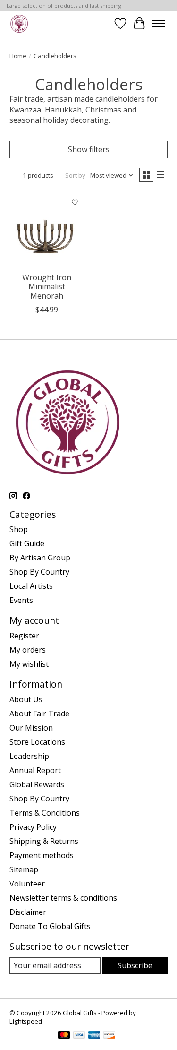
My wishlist (29, 664)
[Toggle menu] (158, 23)
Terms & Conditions (44, 813)
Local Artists (31, 586)
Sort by (75, 175)
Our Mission (31, 728)
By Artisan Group (39, 557)
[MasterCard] (64, 1036)
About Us (25, 699)
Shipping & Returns (43, 841)
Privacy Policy (33, 827)
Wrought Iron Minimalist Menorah (46, 286)
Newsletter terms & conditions (63, 898)
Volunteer (27, 883)
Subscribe (135, 965)
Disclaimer (27, 912)
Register (24, 635)
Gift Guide (26, 543)
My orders (27, 650)
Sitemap (23, 869)
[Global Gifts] (19, 23)
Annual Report (35, 770)
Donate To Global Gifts (50, 926)
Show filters (89, 149)
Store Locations (37, 742)
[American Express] (94, 1036)
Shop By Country (39, 572)
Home (17, 56)
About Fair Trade (39, 713)
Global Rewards (36, 784)
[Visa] (79, 1036)
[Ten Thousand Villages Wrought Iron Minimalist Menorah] (46, 230)
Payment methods (41, 855)
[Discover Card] (109, 1036)
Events (21, 600)
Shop (18, 529)
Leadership (29, 756)
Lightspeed (25, 1021)
